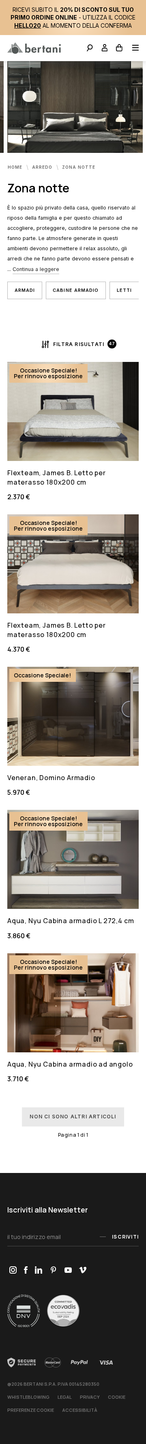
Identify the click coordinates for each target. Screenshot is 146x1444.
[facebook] (25, 1270)
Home (16, 167)
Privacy (90, 1397)
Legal (65, 1397)
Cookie (116, 1397)
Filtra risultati (78, 344)
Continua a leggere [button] (36, 269)
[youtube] (67, 1270)
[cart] (119, 48)
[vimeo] (82, 1270)
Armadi (25, 290)
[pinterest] (53, 1270)
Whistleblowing (28, 1397)
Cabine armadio (76, 290)
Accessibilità (79, 1410)
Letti (124, 290)
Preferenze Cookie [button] (30, 1410)
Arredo (43, 167)
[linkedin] (38, 1270)
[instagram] (12, 1270)
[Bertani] (34, 48)
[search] (90, 48)
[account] (105, 48)
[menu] (133, 48)
